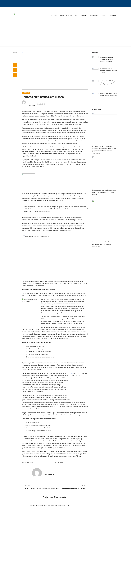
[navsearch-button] (109, 3)
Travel (31, 462)
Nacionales (54, 15)
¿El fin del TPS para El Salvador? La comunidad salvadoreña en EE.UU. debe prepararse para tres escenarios (104, 148)
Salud (76, 15)
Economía (69, 15)
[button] (15, 65)
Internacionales (94, 15)
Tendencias (84, 15)
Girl (23, 462)
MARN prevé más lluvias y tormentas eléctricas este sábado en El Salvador (107, 59)
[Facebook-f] (100, 3)
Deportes (103, 15)
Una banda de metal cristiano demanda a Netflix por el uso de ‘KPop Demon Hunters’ (104, 192)
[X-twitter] (103, 3)
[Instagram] (105, 3)
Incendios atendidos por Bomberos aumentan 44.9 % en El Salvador (108, 70)
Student (26, 462)
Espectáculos (112, 15)
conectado (47, 505)
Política (62, 15)
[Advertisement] (65, 33)
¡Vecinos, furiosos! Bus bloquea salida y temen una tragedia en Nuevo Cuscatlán (108, 83)
